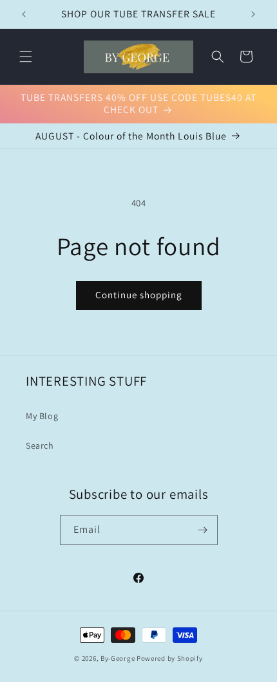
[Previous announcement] (24, 14)
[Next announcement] (253, 14)
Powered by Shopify (170, 658)
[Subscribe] (203, 530)
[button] (26, 56)
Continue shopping (138, 295)
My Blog (42, 416)
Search (40, 445)
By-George (117, 658)
